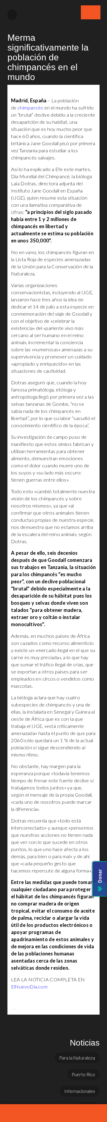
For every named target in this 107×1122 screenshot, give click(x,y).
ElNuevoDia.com (29, 987)
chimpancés (31, 108)
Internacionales (79, 1091)
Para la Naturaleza (77, 1057)
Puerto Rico (83, 1074)
